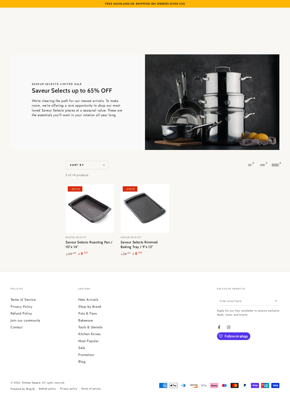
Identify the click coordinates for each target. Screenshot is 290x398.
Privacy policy (68, 389)
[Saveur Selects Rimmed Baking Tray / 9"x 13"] (145, 208)
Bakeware (85, 320)
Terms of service (91, 389)
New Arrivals (88, 299)
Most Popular (88, 341)
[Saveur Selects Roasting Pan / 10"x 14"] (90, 208)
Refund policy (47, 389)
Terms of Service (23, 299)
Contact (17, 327)
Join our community (25, 320)
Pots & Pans (87, 313)
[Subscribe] (277, 300)
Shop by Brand (89, 306)
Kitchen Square (31, 383)
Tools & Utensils (90, 327)
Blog (81, 361)
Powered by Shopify (23, 389)
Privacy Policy (21, 306)
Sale (81, 347)
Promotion (86, 354)
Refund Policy (21, 313)
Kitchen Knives (89, 334)
